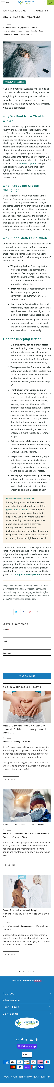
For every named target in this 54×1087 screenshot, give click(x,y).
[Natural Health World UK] (27, 2)
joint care (29, 833)
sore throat (7, 929)
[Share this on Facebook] (23, 612)
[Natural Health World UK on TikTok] (36, 1040)
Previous (39, 11)
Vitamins (6, 837)
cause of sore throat (11, 926)
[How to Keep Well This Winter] (27, 805)
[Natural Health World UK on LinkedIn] (32, 1040)
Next (47, 11)
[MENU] (1, 2)
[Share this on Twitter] (16, 612)
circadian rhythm (9, 27)
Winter (15, 34)
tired (41, 31)
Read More (11, 779)
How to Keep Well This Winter (23, 824)
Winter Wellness (26, 34)
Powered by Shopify (41, 1077)
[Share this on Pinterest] (30, 612)
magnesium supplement (28, 574)
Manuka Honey (41, 833)
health (5, 833)
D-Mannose (7, 741)
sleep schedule (31, 31)
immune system (9, 31)
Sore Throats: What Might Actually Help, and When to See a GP (26, 914)
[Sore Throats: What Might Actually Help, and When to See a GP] (27, 891)
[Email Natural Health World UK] (18, 1040)
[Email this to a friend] (37, 612)
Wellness (15, 837)
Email (6, 641)
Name (6, 629)
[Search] (44, 2)
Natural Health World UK (21, 1077)
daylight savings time (26, 27)
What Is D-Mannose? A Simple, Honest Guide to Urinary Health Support (25, 729)
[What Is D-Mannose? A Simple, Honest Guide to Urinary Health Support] (27, 707)
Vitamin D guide (27, 163)
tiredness (6, 34)
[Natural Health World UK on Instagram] (27, 1040)
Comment (7, 653)
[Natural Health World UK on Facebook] (22, 1040)
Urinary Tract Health (22, 741)
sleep (20, 31)
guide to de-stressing (17, 509)
